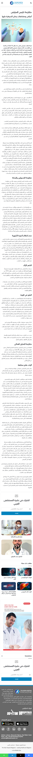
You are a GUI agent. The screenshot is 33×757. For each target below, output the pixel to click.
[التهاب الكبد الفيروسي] (24, 586)
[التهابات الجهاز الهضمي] (24, 572)
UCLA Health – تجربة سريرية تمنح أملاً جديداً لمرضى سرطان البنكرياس (9, 593)
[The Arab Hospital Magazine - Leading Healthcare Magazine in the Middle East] (16, 3)
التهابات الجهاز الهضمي (26, 577)
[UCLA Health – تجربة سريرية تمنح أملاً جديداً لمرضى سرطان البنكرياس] (8, 586)
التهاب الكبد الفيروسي (26, 592)
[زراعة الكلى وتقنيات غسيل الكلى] (8, 572)
